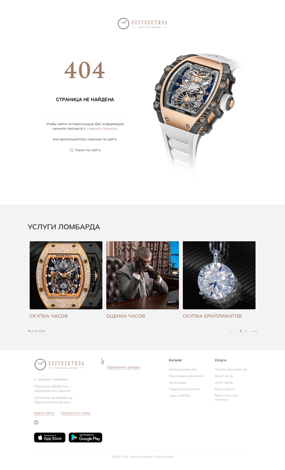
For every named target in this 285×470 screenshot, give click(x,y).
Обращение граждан (124, 367)
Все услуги (36, 331)
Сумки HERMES (180, 395)
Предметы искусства (184, 389)
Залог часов (224, 382)
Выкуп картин (225, 389)
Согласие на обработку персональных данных (53, 400)
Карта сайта (44, 413)
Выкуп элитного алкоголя (226, 397)
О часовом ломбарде (51, 379)
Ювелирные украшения (186, 376)
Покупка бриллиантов (231, 369)
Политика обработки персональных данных (52, 388)
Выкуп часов (224, 376)
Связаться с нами (75, 413)
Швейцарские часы (183, 369)
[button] (124, 367)
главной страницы (102, 128)
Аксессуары (178, 382)
